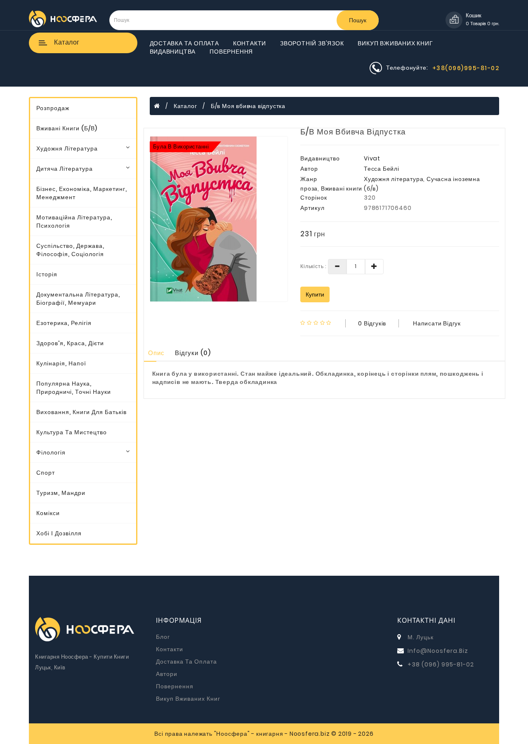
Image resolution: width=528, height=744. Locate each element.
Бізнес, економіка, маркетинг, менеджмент (81, 193)
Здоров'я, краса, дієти (70, 343)
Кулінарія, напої (61, 363)
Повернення (231, 51)
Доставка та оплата (184, 43)
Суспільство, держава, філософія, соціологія (70, 250)
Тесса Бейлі (381, 169)
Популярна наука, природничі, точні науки (73, 387)
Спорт (45, 473)
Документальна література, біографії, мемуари (78, 298)
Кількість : (313, 266)
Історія (46, 274)
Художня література (67, 148)
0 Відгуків (372, 323)
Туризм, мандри (60, 493)
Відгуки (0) (193, 352)
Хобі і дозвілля (59, 533)
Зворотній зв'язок (312, 43)
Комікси (48, 513)
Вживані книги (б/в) (66, 128)
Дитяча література (64, 169)
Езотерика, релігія (64, 323)
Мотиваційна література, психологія (74, 221)
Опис (156, 352)
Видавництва (173, 51)
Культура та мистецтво (71, 432)
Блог (163, 637)
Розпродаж (52, 108)
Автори (166, 674)
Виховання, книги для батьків (81, 412)
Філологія (51, 452)
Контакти (249, 43)
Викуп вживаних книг (395, 43)
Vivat (372, 158)
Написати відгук (437, 323)
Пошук (357, 20)
